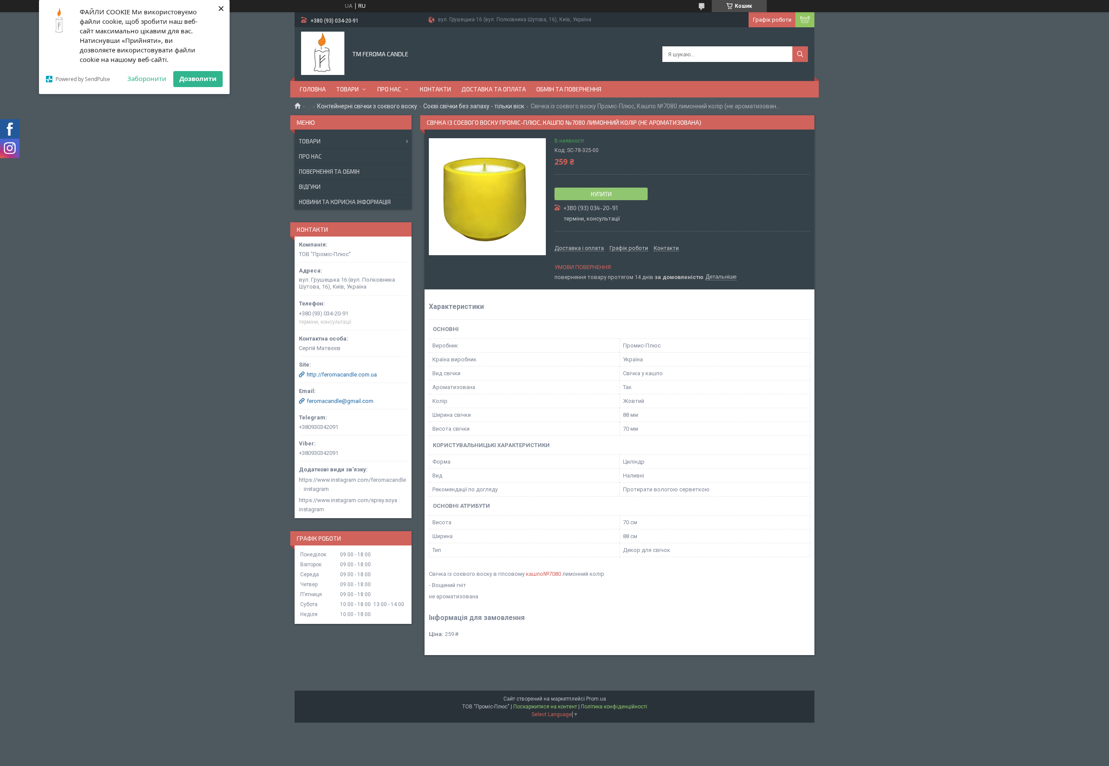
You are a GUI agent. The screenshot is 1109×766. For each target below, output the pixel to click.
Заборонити (146, 78)
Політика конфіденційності (614, 707)
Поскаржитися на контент (545, 707)
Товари (347, 89)
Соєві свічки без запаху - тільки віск (473, 106)
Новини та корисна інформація (345, 201)
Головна (313, 89)
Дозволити (198, 78)
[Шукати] (800, 54)
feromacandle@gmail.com (340, 401)
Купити (601, 194)
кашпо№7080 (543, 574)
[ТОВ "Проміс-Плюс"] (322, 53)
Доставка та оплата (493, 89)
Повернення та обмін (329, 171)
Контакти (435, 89)
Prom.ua (596, 699)
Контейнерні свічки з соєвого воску (367, 106)
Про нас (389, 89)
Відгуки (310, 186)
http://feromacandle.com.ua (342, 374)
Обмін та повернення (568, 89)
